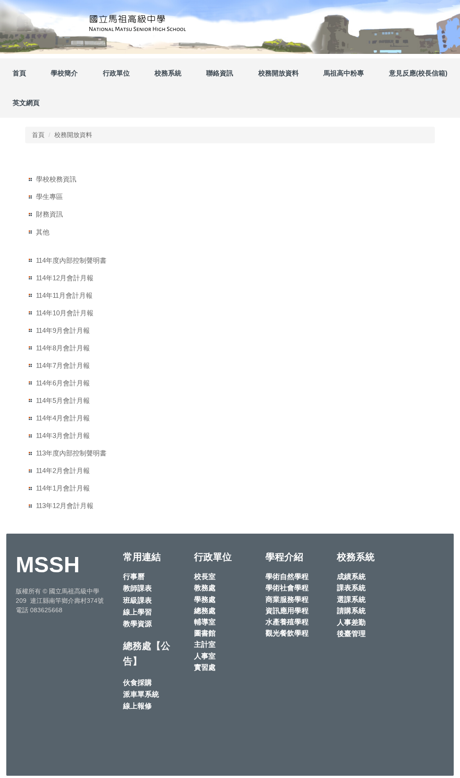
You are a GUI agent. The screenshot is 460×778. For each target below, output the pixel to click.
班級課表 (137, 600)
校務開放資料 (73, 134)
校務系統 (168, 73)
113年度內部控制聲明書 (71, 453)
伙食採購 (137, 682)
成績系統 (351, 576)
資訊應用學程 (287, 610)
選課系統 (351, 599)
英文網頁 (26, 102)
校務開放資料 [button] (278, 73)
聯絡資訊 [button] (219, 73)
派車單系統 (141, 694)
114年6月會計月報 (63, 383)
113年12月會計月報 (64, 505)
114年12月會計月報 (64, 278)
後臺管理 (351, 633)
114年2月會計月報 (63, 470)
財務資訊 (49, 214)
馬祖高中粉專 (343, 73)
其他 (42, 232)
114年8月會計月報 (63, 348)
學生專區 (49, 196)
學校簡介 (64, 73)
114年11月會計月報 (64, 295)
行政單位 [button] (116, 73)
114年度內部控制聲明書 (71, 260)
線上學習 (137, 612)
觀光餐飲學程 (287, 633)
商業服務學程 (287, 599)
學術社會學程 (287, 588)
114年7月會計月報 (63, 365)
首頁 (19, 73)
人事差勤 (351, 622)
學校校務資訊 (56, 179)
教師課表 (137, 588)
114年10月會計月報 (64, 313)
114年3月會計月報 (63, 435)
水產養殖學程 (287, 622)
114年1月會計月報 (63, 488)
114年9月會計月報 (63, 330)
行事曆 (134, 576)
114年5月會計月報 (63, 400)
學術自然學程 (287, 576)
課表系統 (351, 588)
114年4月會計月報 (63, 418)
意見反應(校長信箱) (418, 73)
